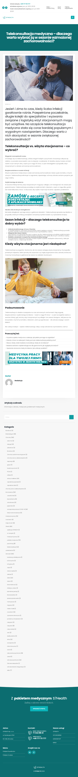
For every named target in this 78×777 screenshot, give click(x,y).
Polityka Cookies (8, 755)
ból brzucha (10, 560)
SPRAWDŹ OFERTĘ (39, 709)
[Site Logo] (8, 17)
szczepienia (10, 643)
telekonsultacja (11, 547)
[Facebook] (6, 7)
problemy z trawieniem (14, 619)
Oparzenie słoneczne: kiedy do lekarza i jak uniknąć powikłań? (27, 348)
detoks (9, 574)
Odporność (9, 523)
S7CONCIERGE (57, 735)
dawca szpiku (11, 571)
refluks (9, 475)
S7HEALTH (56, 731)
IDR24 (54, 742)
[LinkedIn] (3, 7)
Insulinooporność (12, 468)
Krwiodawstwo (11, 595)
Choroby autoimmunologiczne (16, 454)
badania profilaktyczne (14, 557)
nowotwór (8, 519)
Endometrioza (11, 584)
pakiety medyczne (12, 540)
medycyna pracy (11, 516)
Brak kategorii (10, 434)
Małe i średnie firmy (50, 7)
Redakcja (7, 104)
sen (8, 632)
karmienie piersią (12, 591)
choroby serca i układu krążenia (16, 458)
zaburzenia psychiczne (14, 653)
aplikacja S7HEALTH (12, 530)
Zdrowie (8, 554)
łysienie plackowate (13, 598)
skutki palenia (11, 636)
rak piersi (9, 626)
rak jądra (9, 622)
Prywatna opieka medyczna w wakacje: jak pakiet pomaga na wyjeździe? (31, 337)
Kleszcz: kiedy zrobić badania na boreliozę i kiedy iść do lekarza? (28, 343)
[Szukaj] (71, 417)
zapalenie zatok (11, 485)
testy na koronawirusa (13, 513)
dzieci (9, 581)
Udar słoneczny (11, 646)
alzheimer (10, 447)
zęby (8, 670)
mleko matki (10, 608)
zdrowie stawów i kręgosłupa (15, 667)
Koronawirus (9, 492)
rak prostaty (10, 629)
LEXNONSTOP (57, 739)
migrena (9, 605)
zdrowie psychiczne (13, 660)
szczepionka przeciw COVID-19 (16, 509)
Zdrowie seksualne (12, 663)
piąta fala (10, 506)
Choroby (8, 437)
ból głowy (10, 564)
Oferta (7, 526)
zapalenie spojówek (13, 482)
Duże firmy (59, 7)
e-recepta (10, 533)
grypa (9, 465)
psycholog (10, 543)
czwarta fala (10, 495)
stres (8, 639)
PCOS (8, 471)
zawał (8, 656)
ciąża (8, 567)
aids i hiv (9, 441)
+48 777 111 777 (25, 4)
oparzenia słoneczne (13, 615)
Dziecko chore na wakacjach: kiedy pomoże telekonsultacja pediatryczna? (31, 340)
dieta (8, 578)
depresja (10, 461)
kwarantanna (11, 499)
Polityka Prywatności (9, 751)
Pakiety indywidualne (69, 7)
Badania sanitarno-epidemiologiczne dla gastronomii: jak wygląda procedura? (32, 346)
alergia (9, 444)
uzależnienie (9, 550)
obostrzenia (10, 502)
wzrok (8, 649)
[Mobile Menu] (72, 17)
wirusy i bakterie (11, 478)
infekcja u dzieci (11, 588)
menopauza (10, 602)
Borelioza (8, 430)
